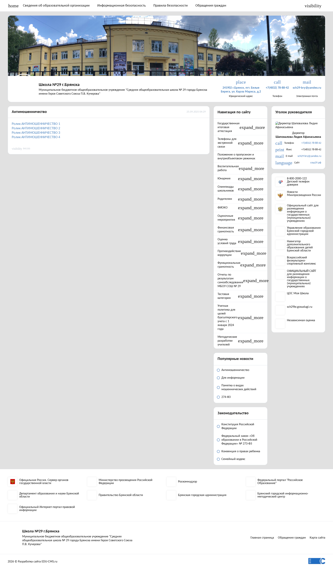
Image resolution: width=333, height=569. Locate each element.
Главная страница (262, 537)
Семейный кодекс (233, 459)
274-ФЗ (226, 397)
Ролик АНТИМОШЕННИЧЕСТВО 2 (36, 128)
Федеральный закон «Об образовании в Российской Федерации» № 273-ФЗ (239, 440)
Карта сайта (317, 537)
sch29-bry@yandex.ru (309, 156)
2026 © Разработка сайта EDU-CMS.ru (32, 561)
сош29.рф (315, 162)
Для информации (233, 377)
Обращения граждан (210, 6)
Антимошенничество (29, 112)
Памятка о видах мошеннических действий (238, 387)
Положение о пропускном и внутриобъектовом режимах (236, 156)
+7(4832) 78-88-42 (311, 143)
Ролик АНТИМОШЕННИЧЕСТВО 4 (36, 137)
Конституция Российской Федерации (237, 426)
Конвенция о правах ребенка (240, 451)
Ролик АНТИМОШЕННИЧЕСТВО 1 (36, 124)
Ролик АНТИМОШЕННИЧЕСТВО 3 (36, 133)
